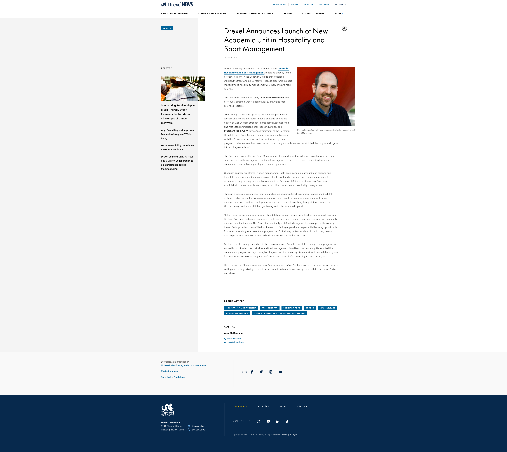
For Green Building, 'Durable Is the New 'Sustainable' (177, 147)
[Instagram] (270, 372)
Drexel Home (279, 4)
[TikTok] (287, 421)
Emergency (240, 406)
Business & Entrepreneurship (255, 13)
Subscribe (308, 4)
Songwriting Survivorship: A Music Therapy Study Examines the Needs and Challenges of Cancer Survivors (178, 114)
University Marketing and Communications (183, 365)
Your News (324, 4)
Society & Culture (313, 13)
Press (283, 406)
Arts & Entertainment (174, 13)
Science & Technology (212, 13)
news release (327, 308)
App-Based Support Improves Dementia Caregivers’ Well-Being (177, 134)
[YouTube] (280, 372)
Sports (167, 28)
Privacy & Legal (289, 434)
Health (287, 13)
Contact (263, 406)
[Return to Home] (177, 4)
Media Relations (169, 371)
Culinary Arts (291, 308)
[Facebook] (251, 372)
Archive (294, 4)
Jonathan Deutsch (237, 313)
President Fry (270, 308)
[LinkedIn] (277, 421)
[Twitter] (261, 372)
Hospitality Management (241, 308)
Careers (302, 406)
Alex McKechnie (233, 333)
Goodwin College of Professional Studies (279, 313)
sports (310, 308)
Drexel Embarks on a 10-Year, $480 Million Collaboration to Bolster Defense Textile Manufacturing (177, 162)
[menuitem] (175, 13)
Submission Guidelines (173, 377)
